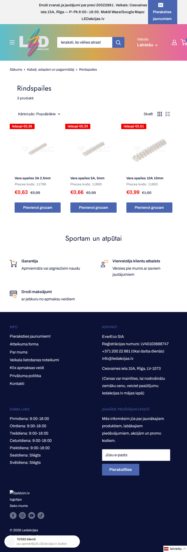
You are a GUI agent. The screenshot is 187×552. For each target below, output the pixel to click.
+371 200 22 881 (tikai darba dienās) (133, 351)
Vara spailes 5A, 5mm (87, 178)
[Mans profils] (174, 42)
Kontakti (17, 383)
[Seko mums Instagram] (22, 515)
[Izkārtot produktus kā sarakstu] (168, 114)
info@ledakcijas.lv (117, 358)
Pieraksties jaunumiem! (30, 336)
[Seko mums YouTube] (31, 515)
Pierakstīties (120, 469)
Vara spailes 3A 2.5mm (33, 178)
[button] (175, 549)
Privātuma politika (25, 376)
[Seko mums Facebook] (13, 515)
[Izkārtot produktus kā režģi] (160, 114)
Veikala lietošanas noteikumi (34, 360)
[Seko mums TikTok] (40, 515)
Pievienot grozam (37, 207)
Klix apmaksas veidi (27, 368)
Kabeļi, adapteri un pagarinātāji (50, 69)
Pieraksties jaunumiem (162, 15)
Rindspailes (88, 69)
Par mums (19, 352)
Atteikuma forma (24, 344)
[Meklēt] (118, 42)
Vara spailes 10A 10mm (144, 178)
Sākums (16, 69)
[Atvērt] (12, 42)
